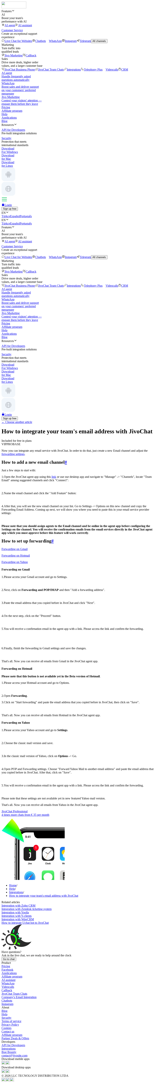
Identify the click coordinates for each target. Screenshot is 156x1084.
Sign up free (9, 208)
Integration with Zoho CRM (18, 905)
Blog (4, 121)
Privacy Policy (10, 1024)
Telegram (85, 41)
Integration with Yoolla (15, 912)
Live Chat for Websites (18, 41)
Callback (31, 55)
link (54, 476)
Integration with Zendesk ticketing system (27, 909)
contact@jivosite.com (14, 1055)
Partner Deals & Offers (15, 1038)
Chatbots (40, 41)
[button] (78, 11)
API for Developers (13, 1045)
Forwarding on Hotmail (16, 555)
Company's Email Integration (19, 997)
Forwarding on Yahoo (15, 562)
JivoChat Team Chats (51, 69)
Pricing (6, 107)
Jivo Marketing (14, 55)
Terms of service (11, 1021)
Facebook (7, 969)
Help (4, 114)
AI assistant (25, 25)
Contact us (8, 1031)
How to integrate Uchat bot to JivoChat (25, 922)
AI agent (10, 25)
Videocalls (112, 69)
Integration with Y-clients (17, 915)
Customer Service (12, 30)
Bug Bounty (9, 1052)
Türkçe (6, 216)
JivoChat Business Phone (20, 69)
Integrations (74, 69)
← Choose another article (17, 422)
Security (6, 1017)
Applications (9, 117)
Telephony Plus (93, 69)
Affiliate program (12, 110)
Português (26, 216)
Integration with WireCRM (18, 919)
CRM (124, 69)
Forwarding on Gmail (15, 549)
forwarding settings (13, 454)
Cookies (6, 1028)
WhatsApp (55, 41)
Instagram (71, 41)
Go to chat (9, 959)
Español (15, 216)
